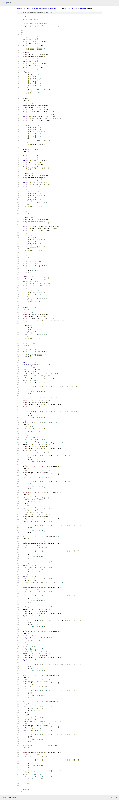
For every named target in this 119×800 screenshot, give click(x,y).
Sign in (115, 3)
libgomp (66, 8)
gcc (22, 8)
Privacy (15, 797)
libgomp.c (83, 8)
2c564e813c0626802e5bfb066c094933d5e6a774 (42, 8)
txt (112, 797)
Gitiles (10, 797)
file (52, 13)
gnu (18, 8)
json (115, 797)
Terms (20, 797)
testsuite (74, 8)
